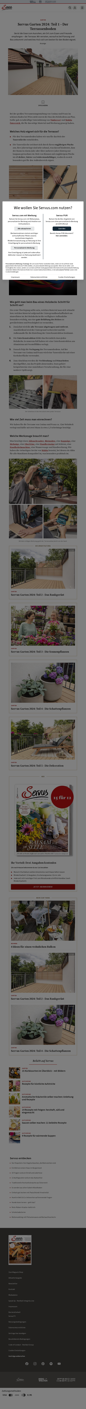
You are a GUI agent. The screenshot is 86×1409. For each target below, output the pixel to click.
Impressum (15, 277)
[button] (62, 228)
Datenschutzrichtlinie (38, 277)
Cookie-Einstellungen (66, 277)
